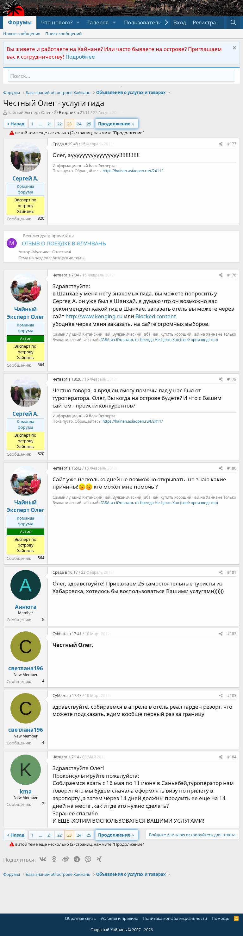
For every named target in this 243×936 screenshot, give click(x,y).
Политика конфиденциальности (175, 918)
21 (49, 124)
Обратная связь (80, 918)
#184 (231, 757)
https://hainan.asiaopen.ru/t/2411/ (133, 171)
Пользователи (143, 22)
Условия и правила (119, 918)
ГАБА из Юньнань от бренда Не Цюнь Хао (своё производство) (159, 339)
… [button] (40, 124)
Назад (17, 124)
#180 (231, 468)
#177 (231, 144)
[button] (78, 22)
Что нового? (56, 22)
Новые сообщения (21, 33)
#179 (231, 379)
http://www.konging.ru (94, 316)
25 (89, 124)
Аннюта (25, 606)
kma (26, 791)
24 (79, 124)
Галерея (98, 22)
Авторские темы (68, 258)
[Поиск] (233, 22)
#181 (231, 572)
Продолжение (114, 124)
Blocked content (155, 316)
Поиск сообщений (63, 33)
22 (59, 124)
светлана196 (25, 668)
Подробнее (80, 56)
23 (69, 124)
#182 (231, 633)
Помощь (220, 918)
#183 (231, 695)
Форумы (20, 22)
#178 (231, 275)
